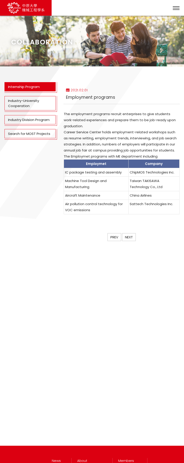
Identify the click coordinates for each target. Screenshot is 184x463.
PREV (114, 237)
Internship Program (24, 86)
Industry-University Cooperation (23, 103)
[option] (92, 41)
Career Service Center (82, 132)
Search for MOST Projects (29, 133)
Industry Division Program (29, 119)
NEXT (129, 237)
